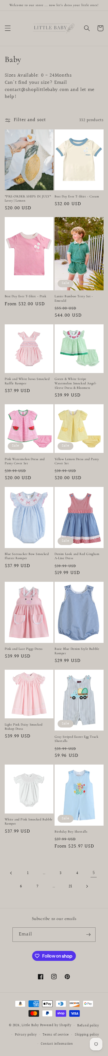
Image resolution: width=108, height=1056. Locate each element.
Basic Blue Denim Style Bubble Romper (77, 651)
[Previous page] (11, 873)
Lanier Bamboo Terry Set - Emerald (74, 298)
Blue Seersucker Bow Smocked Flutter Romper (27, 556)
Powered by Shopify (55, 1025)
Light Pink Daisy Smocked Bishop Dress (24, 727)
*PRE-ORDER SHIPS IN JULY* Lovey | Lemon (28, 198)
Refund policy (88, 1025)
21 (70, 886)
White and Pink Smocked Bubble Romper (29, 821)
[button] (7, 28)
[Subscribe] (88, 934)
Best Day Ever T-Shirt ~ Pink (26, 296)
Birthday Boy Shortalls (71, 831)
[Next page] (87, 886)
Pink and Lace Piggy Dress (24, 649)
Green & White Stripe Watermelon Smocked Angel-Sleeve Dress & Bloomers (76, 383)
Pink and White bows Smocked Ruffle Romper (27, 381)
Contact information (57, 1044)
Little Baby (30, 1025)
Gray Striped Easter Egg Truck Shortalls (76, 739)
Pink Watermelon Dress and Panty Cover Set (25, 461)
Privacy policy (26, 1034)
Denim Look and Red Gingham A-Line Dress (77, 556)
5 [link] (93, 873)
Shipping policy (87, 1034)
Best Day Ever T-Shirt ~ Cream (77, 196)
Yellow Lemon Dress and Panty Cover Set (77, 461)
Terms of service (56, 1034)
